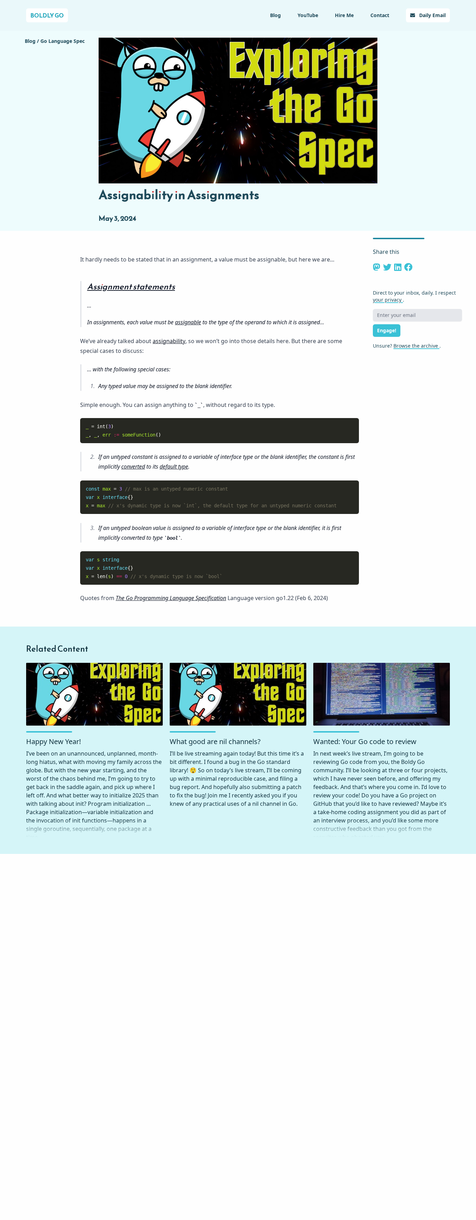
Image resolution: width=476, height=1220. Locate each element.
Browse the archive (416, 345)
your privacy (388, 299)
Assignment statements (131, 286)
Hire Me (344, 15)
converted (133, 466)
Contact (379, 15)
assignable (188, 322)
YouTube (308, 15)
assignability (169, 341)
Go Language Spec (62, 41)
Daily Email (432, 15)
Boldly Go (47, 15)
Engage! (386, 330)
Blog (275, 15)
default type (174, 466)
